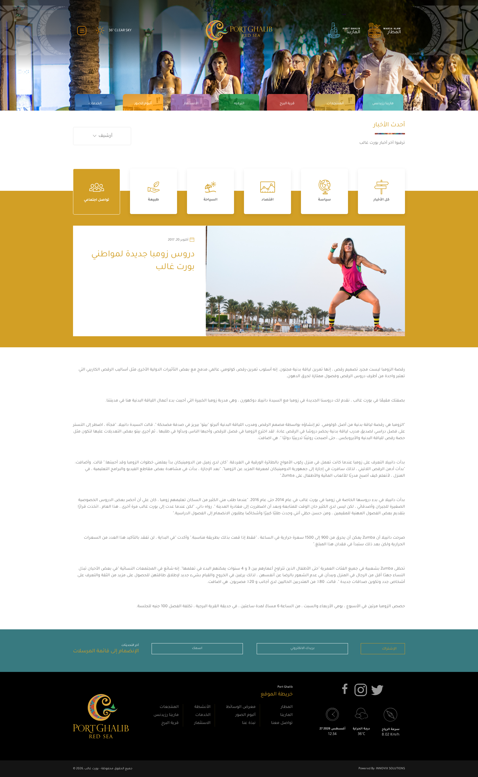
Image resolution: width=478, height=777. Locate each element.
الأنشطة (202, 707)
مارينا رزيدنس (166, 715)
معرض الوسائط (241, 707)
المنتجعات (169, 707)
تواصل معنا (282, 723)
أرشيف (104, 136)
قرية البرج (170, 723)
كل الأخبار (381, 200)
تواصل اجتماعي (96, 200)
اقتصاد (267, 200)
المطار (287, 707)
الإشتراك (389, 649)
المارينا (286, 715)
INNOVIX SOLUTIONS (390, 768)
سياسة (324, 200)
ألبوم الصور (245, 715)
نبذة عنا (249, 723)
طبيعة (153, 200)
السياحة (210, 200)
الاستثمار (202, 723)
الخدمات (203, 715)
